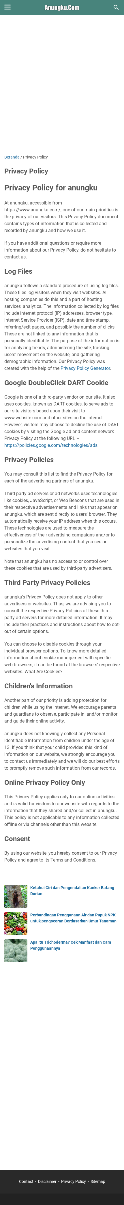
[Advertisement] (62, 85)
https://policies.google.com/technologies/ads (50, 445)
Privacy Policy (73, 1181)
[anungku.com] (62, 7)
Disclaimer (47, 1181)
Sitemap (98, 1181)
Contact (26, 1181)
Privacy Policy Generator (85, 368)
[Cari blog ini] (116, 7)
